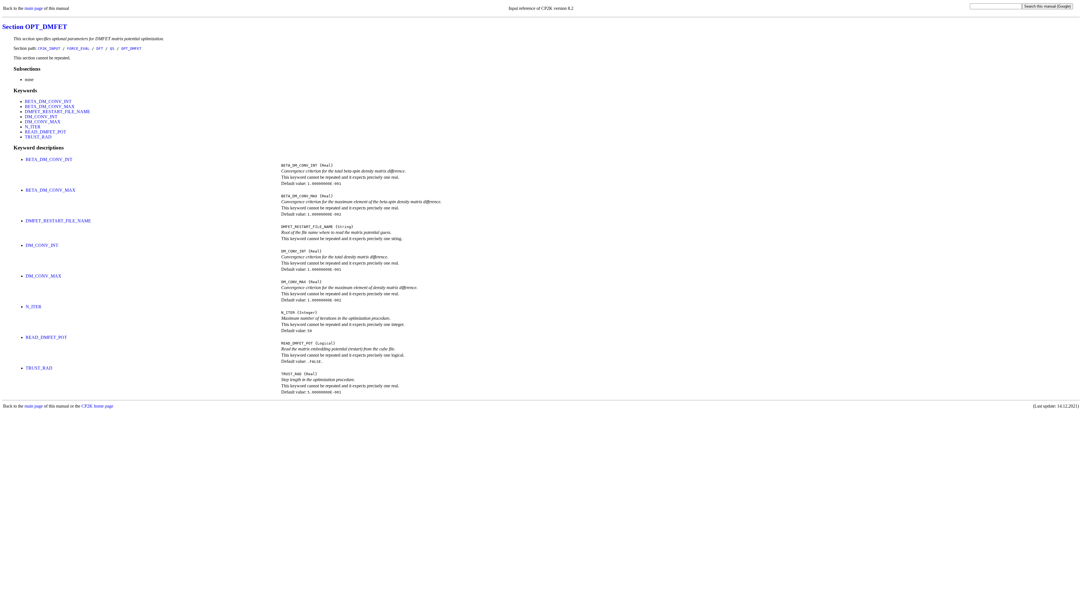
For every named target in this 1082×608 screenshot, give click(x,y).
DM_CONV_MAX (43, 121)
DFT (99, 48)
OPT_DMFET (131, 48)
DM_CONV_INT (41, 116)
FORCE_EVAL (78, 48)
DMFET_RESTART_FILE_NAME (57, 111)
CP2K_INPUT (49, 48)
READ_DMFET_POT (45, 131)
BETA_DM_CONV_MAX (50, 106)
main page (34, 8)
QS (112, 48)
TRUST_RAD (38, 137)
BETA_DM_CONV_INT (48, 101)
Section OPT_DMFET (34, 26)
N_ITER (33, 126)
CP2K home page (97, 406)
